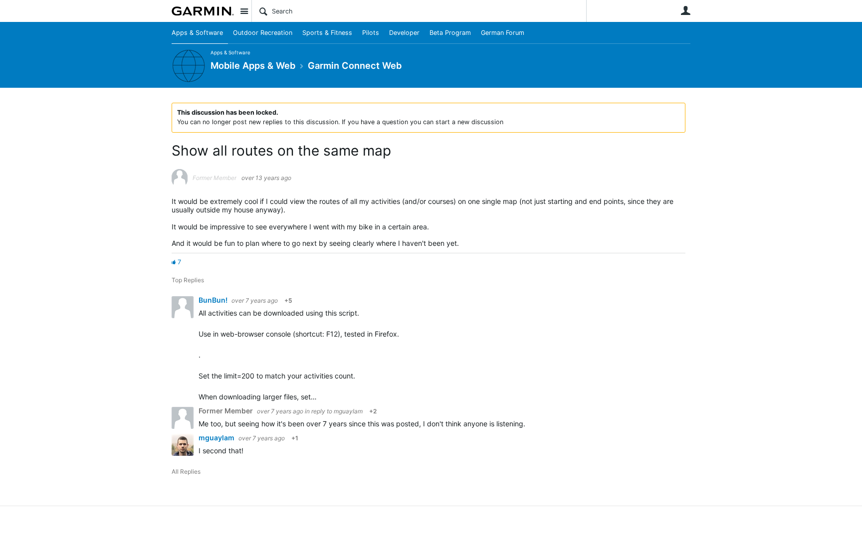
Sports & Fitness (327, 32)
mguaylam (348, 411)
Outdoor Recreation (262, 32)
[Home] (203, 10)
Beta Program (450, 32)
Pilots (370, 32)
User (685, 10)
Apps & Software (197, 32)
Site (243, 10)
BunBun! (214, 300)
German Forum (502, 32)
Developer (404, 32)
